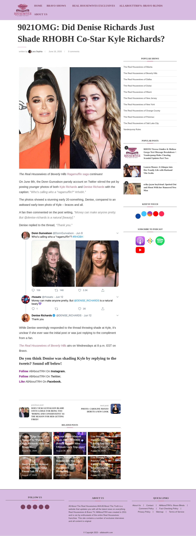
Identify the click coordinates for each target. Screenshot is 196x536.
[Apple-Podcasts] (140, 238)
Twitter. (56, 376)
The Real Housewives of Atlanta (138, 67)
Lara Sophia (37, 51)
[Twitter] (29, 507)
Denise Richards (94, 186)
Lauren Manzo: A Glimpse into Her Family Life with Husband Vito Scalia (158, 170)
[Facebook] (23, 507)
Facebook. (54, 381)
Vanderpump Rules (132, 129)
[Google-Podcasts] (150, 238)
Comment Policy (146, 508)
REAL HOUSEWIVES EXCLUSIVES (93, 5)
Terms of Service (176, 512)
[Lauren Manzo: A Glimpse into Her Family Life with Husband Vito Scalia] (132, 171)
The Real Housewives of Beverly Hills (140, 73)
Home (38, 5)
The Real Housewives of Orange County (142, 110)
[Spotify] (160, 238)
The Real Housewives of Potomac (139, 117)
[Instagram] (35, 507)
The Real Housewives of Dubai (138, 86)
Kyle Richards (68, 186)
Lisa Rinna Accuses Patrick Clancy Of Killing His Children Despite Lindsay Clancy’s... (102, 464)
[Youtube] (140, 247)
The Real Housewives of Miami (138, 92)
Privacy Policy (144, 512)
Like (22, 381)
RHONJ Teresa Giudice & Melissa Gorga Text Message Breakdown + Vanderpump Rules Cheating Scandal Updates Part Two (160, 153)
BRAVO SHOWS (56, 5)
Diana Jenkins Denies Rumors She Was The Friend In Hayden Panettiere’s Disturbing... (68, 464)
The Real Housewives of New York (139, 104)
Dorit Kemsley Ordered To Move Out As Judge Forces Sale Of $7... (35, 468)
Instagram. (58, 371)
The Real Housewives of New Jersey (140, 98)
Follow (23, 371)
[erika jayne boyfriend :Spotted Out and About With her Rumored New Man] (132, 188)
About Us (40, 14)
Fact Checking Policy (168, 508)
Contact (149, 505)
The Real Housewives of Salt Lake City (141, 123)
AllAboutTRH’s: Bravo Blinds (141, 5)
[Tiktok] (41, 507)
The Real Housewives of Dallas (138, 79)
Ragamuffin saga (78, 174)
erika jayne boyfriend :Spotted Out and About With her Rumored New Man (160, 187)
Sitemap (159, 512)
